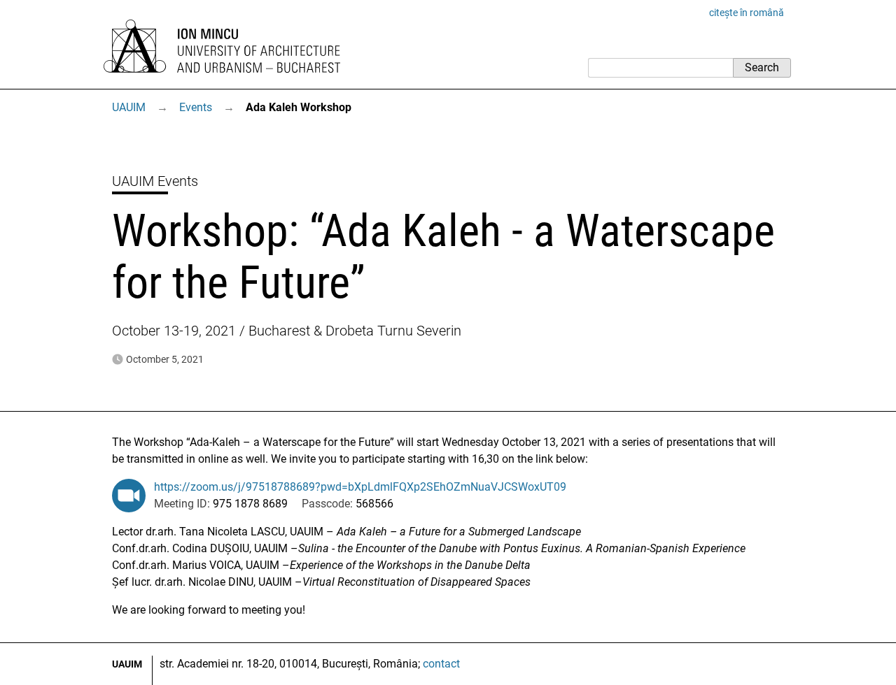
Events (195, 107)
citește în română (746, 12)
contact (441, 663)
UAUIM (129, 107)
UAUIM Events (155, 181)
